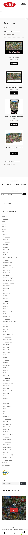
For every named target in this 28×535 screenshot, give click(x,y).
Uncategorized (6, 465)
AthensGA (7, 242)
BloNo (6, 252)
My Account (4, 533)
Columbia (7, 293)
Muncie (6, 411)
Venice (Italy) (9, 454)
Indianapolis (8, 354)
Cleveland (7, 290)
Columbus (7, 295)
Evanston (7, 326)
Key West (7, 367)
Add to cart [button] (14, 153)
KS (5, 372)
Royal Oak (7, 431)
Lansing (7, 375)
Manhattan (7, 395)
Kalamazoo (7, 365)
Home (2, 11)
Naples (6, 413)
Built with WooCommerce (16, 529)
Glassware (5, 219)
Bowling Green (8, 262)
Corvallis (7, 298)
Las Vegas (7, 378)
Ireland (7, 360)
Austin (6, 244)
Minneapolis (8, 406)
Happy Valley (8, 349)
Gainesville (8, 336)
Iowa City (7, 357)
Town (6, 11)
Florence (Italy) (9, 334)
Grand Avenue (8, 339)
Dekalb (6, 306)
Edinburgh (7, 319)
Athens (6, 239)
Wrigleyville (8, 460)
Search (3, 480)
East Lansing (8, 316)
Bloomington (8, 254)
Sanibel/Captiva (9, 434)
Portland (7, 426)
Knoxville (7, 370)
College (5, 216)
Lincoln (7, 388)
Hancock (7, 347)
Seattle (7, 436)
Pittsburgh (8, 424)
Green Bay (7, 344)
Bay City (7, 247)
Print (4, 224)
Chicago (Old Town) (10, 283)
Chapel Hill (8, 272)
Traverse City (8, 449)
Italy (6, 362)
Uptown (6, 452)
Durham (6, 313)
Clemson (7, 288)
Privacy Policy (5, 529)
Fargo (6, 329)
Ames (6, 234)
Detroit (7, 308)
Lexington (7, 385)
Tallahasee (8, 447)
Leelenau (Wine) (9, 383)
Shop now (14, 510)
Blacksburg (8, 249)
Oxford (6, 421)
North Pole (8, 419)
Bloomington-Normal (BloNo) (12, 257)
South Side (8, 442)
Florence (7, 331)
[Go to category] (24, 194)
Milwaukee (7, 403)
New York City (8, 416)
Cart (21, 531)
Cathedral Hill (9, 267)
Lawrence (7, 380)
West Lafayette (9, 457)
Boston (6, 260)
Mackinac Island (9, 390)
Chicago (7, 275)
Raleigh (7, 429)
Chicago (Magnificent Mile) (12, 277)
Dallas (6, 301)
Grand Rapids (8, 342)
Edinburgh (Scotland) (10, 321)
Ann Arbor (7, 236)
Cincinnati (8, 285)
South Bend (8, 439)
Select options (14, 63)
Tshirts (5, 462)
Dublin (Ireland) (9, 311)
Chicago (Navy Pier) (10, 280)
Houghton (7, 352)
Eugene (6, 324)
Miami (6, 401)
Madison (7, 393)
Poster (5, 221)
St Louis (7, 444)
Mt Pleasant (8, 408)
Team (4, 229)
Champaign (7, 270)
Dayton (6, 303)
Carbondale (8, 265)
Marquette (7, 398)
